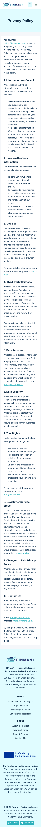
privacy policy (22, 553)
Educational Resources (20, 714)
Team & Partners (20, 734)
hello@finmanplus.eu (13, 384)
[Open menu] (35, 5)
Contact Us (20, 738)
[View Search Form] (30, 4)
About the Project (20, 726)
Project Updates (20, 705)
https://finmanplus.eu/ (14, 43)
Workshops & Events (20, 709)
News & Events (20, 730)
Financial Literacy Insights (20, 701)
